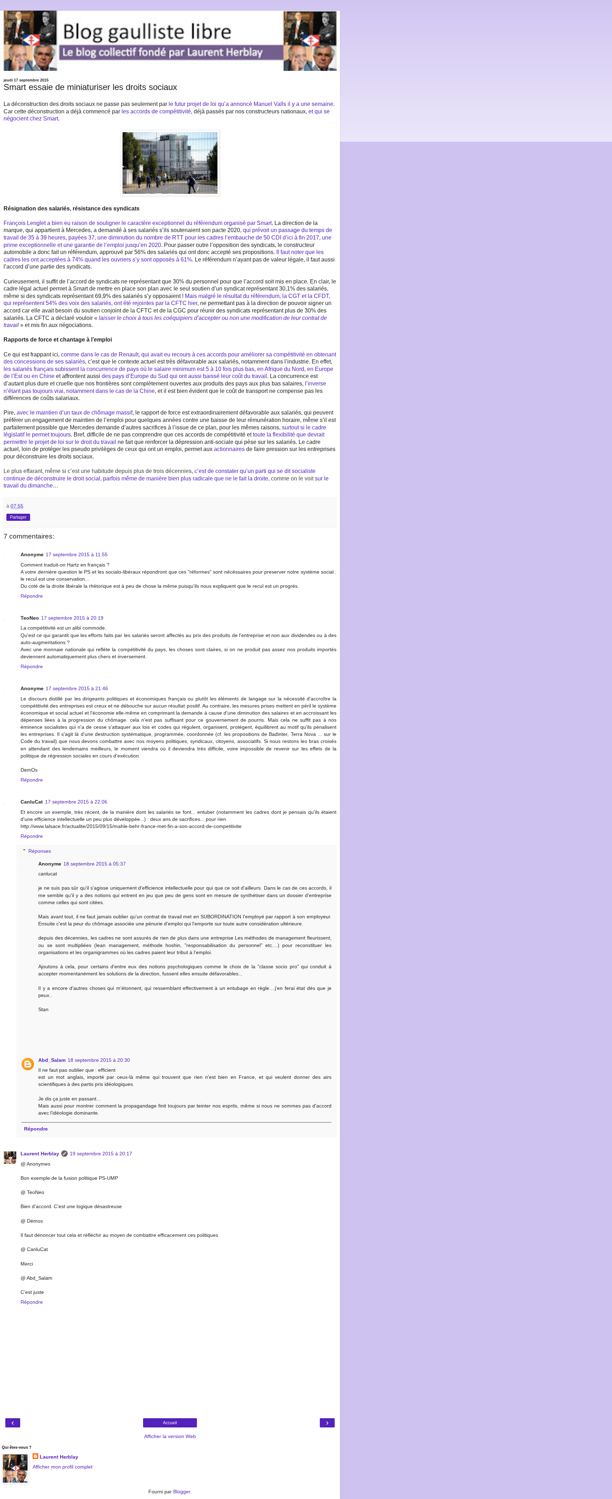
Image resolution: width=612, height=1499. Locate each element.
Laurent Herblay (40, 1153)
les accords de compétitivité (156, 111)
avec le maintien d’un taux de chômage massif (74, 413)
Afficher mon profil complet (62, 1467)
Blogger (181, 1491)
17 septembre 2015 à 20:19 (72, 618)
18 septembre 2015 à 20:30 (99, 1060)
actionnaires (229, 449)
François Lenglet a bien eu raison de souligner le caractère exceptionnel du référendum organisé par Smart (138, 223)
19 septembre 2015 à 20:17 (101, 1153)
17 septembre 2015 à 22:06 (76, 802)
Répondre (32, 596)
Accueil (170, 1422)
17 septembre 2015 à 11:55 (77, 554)
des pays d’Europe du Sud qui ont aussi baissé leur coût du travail (184, 376)
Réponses (39, 851)
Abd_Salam (52, 1060)
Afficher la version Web (170, 1436)
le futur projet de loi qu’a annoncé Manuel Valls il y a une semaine (251, 104)
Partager (18, 517)
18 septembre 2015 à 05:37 (94, 864)
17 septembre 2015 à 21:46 (77, 688)
